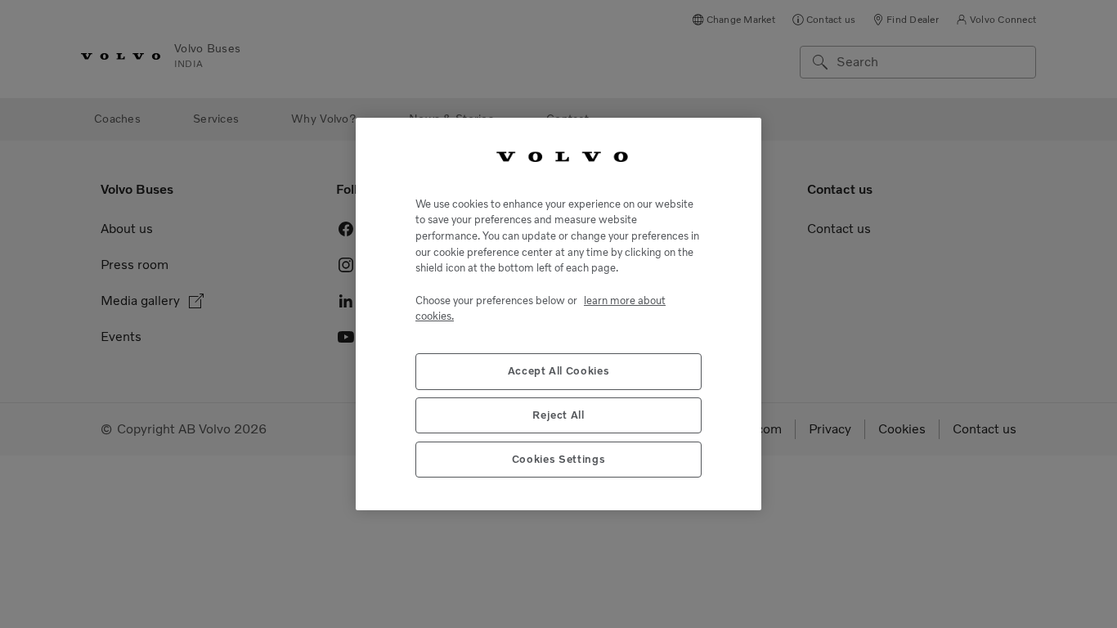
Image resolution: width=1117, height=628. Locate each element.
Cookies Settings (559, 459)
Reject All (558, 415)
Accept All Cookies (559, 371)
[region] (558, 314)
